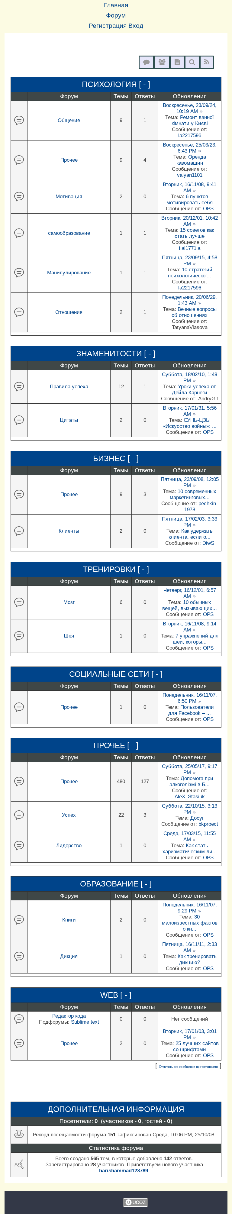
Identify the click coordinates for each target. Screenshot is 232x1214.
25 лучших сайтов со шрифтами (196, 1046)
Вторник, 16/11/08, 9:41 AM (189, 187)
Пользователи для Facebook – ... (191, 710)
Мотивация (69, 196)
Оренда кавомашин (191, 160)
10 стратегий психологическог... (190, 273)
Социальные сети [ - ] (116, 674)
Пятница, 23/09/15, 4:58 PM (189, 260)
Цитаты (69, 420)
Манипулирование (69, 273)
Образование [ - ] (116, 884)
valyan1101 (189, 175)
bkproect (208, 824)
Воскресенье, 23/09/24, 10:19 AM (190, 108)
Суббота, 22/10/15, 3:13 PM (189, 809)
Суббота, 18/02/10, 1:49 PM (189, 377)
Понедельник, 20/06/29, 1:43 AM (189, 300)
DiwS (208, 543)
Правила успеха (69, 386)
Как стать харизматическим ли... (190, 848)
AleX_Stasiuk (190, 796)
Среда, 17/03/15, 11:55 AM (189, 836)
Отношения (68, 312)
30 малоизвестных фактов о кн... (190, 923)
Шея (69, 636)
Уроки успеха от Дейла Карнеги (194, 390)
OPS (208, 208)
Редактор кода (69, 1016)
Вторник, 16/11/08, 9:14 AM (189, 627)
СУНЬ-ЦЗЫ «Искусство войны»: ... (190, 423)
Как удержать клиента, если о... (191, 534)
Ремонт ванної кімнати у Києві (193, 120)
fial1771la (189, 248)
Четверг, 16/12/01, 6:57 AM (189, 593)
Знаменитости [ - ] (115, 353)
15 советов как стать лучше (194, 233)
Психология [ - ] (116, 84)
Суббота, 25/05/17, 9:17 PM (189, 769)
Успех (69, 815)
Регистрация (108, 25)
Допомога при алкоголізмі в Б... (191, 781)
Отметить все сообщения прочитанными (188, 1066)
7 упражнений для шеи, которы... (196, 639)
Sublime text (85, 1022)
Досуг (197, 818)
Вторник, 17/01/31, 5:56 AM (190, 411)
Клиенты (69, 531)
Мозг (69, 602)
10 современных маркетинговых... (193, 494)
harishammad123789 (123, 1171)
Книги (69, 920)
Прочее (69, 160)
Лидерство (69, 845)
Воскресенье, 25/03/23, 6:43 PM (190, 148)
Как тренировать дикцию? (197, 959)
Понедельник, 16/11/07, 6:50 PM (190, 698)
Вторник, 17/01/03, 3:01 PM (190, 1034)
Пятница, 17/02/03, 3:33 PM (189, 522)
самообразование (69, 233)
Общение (69, 120)
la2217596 (189, 135)
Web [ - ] (115, 995)
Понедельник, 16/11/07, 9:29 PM (190, 908)
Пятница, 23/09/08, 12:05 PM (190, 482)
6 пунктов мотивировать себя (189, 199)
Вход (135, 25)
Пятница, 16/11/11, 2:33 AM (189, 947)
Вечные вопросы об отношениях (194, 312)
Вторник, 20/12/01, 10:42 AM (189, 221)
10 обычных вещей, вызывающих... (189, 605)
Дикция (69, 956)
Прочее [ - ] (115, 745)
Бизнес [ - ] (116, 458)
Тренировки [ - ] (116, 569)
